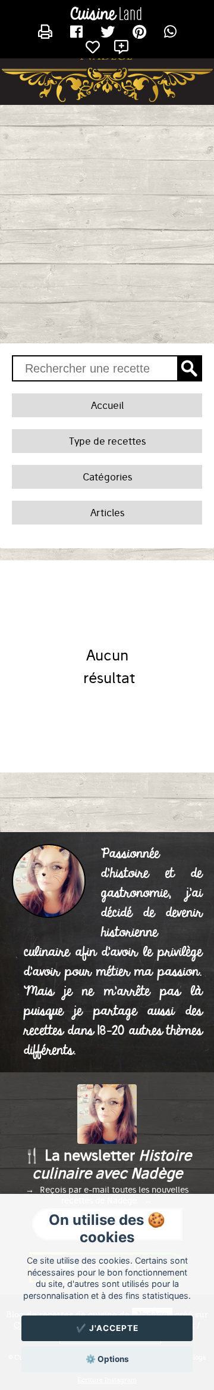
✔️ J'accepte (107, 1328)
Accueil (107, 405)
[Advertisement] (107, 224)
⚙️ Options (107, 1359)
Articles (107, 513)
